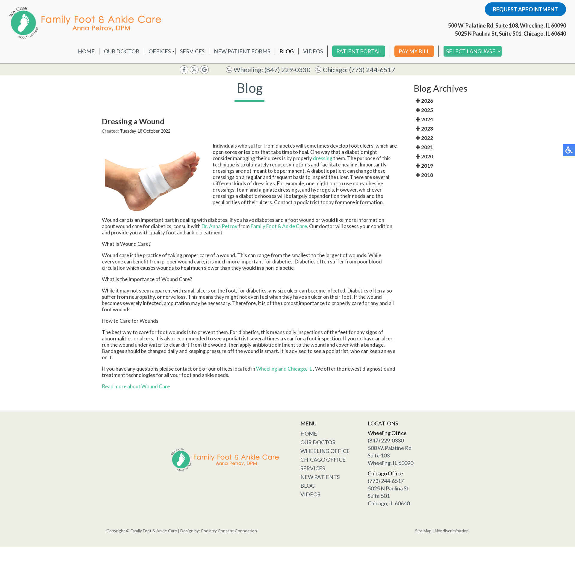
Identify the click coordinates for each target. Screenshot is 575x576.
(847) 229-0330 (287, 70)
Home (86, 51)
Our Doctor (121, 51)
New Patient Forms (242, 51)
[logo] (87, 23)
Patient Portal (358, 51)
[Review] (204, 69)
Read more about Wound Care (136, 386)
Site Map (423, 530)
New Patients (320, 477)
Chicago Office (323, 459)
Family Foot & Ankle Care (279, 226)
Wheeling (267, 369)
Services (192, 51)
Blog (286, 51)
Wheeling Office (325, 451)
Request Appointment (525, 9)
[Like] (184, 69)
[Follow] (194, 69)
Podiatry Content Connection (229, 530)
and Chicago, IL (295, 369)
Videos (313, 51)
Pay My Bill (414, 51)
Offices (160, 51)
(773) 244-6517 (372, 70)
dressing (322, 158)
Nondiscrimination (452, 530)
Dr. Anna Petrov (219, 226)
